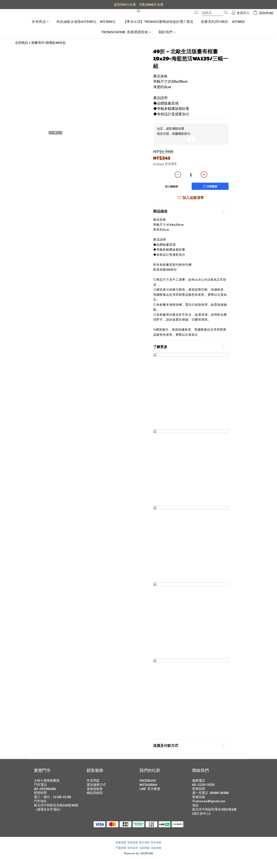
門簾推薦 (121, 848)
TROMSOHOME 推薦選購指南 (124, 32)
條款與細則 (95, 792)
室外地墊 (156, 842)
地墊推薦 (132, 842)
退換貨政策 (95, 788)
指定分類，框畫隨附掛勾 (173, 133)
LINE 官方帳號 (149, 788)
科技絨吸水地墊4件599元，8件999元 (86, 21)
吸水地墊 (144, 842)
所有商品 (39, 21)
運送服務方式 (96, 784)
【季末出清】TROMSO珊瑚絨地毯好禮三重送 (158, 21)
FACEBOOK (147, 780)
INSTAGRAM (148, 784)
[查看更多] (191, 141)
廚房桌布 (132, 848)
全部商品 (21, 42)
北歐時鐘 (144, 848)
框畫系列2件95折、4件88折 (223, 21)
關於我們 (166, 32)
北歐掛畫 (156, 848)
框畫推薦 (121, 842)
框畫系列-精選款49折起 (48, 42)
